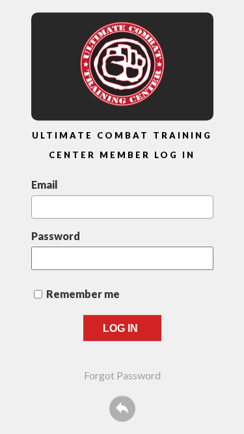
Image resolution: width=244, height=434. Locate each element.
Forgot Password (122, 375)
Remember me (83, 294)
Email (44, 184)
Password (55, 236)
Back (122, 409)
